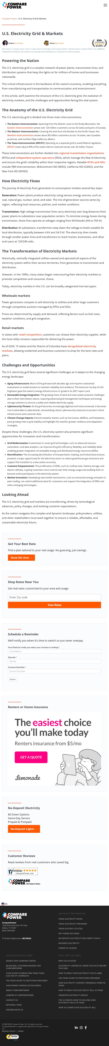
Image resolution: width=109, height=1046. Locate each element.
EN (6, 903)
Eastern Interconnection (20, 127)
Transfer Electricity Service (73, 995)
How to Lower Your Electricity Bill (77, 1007)
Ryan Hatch (59, 43)
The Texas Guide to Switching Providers (26, 980)
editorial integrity (74, 52)
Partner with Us (14, 1009)
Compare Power (9, 18)
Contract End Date (17, 667)
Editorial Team (14, 1005)
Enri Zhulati (19, 43)
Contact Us (12, 1000)
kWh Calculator (67, 961)
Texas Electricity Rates (70, 919)
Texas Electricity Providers (72, 923)
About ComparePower (17, 990)
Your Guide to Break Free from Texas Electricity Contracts (25, 974)
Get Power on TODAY (69, 933)
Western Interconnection (20, 135)
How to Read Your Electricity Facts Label (80, 973)
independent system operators (35, 157)
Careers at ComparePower (19, 995)
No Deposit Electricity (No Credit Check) (79, 938)
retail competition (30, 334)
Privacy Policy (9, 1031)
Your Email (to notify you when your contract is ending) (34, 647)
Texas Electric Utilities (70, 928)
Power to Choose (67, 948)
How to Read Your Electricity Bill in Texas (80, 990)
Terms (20, 1031)
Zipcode (12, 657)
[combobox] (4, 904)
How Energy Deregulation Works (23, 985)
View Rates (54, 605)
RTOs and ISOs (96, 162)
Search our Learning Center (21, 961)
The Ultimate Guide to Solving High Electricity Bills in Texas (77, 1001)
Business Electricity (68, 943)
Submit (12, 679)
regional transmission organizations (81, 153)
